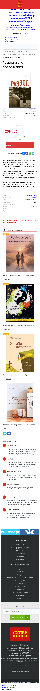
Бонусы (20, 574)
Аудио (20, 568)
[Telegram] (33, 153)
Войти (7, 37)
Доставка (20, 550)
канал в (14, 9)
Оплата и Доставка (20, 592)
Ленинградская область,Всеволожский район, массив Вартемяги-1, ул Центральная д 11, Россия (20, 27)
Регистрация (14, 37)
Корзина (7, 40)
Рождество (20, 586)
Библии (20, 571)
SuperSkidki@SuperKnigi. (23, 12)
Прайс (20, 598)
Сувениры (20, 589)
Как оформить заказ (20, 547)
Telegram (25, 9)
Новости (20, 544)
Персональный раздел (20, 671)
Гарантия (20, 556)
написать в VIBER (21, 18)
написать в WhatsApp (22, 15)
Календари (20, 580)
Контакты (20, 559)
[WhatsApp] (30, 153)
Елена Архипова (32, 109)
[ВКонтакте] (23, 153)
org (33, 12)
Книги (20, 583)
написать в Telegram (21, 21)
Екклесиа (34, 111)
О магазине (20, 553)
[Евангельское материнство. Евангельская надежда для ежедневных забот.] (20, 402)
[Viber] (26, 153)
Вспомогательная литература (20, 577)
